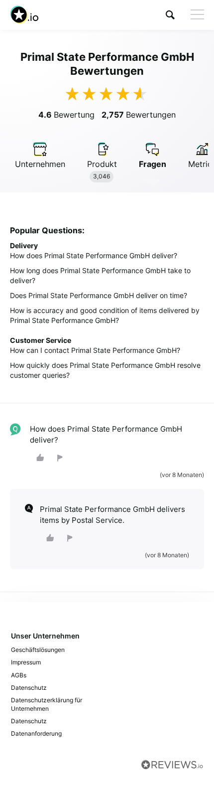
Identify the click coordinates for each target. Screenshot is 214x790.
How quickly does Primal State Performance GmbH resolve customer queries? (105, 370)
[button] (170, 14)
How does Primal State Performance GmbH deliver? (93, 255)
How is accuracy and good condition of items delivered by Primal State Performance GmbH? (105, 315)
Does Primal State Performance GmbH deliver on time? (98, 295)
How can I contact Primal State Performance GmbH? (95, 350)
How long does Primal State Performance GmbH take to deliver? (100, 275)
